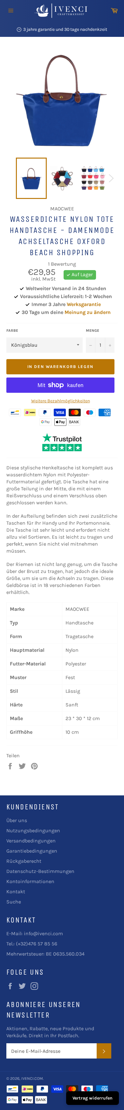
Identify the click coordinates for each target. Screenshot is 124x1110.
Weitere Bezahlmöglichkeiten (60, 401)
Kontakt (15, 892)
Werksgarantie (84, 304)
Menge (92, 330)
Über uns (16, 820)
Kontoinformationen (30, 881)
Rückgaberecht (23, 861)
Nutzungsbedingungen (33, 830)
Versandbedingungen (31, 841)
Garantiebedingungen (31, 851)
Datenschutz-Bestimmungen (40, 871)
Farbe (12, 330)
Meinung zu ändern (88, 312)
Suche (13, 902)
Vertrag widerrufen (92, 1098)
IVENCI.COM (32, 1078)
